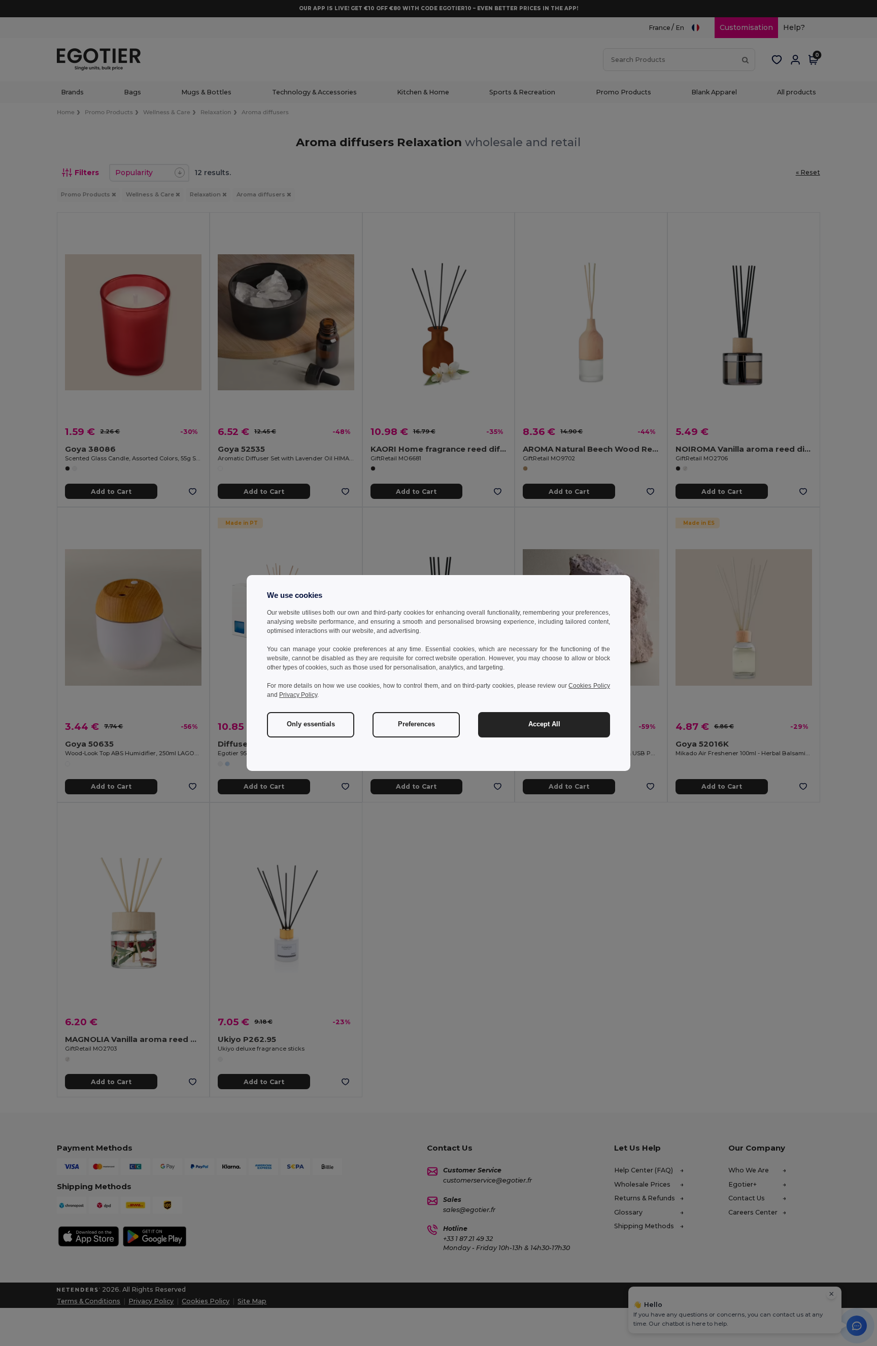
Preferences (416, 724)
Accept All (544, 724)
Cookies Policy (589, 685)
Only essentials (311, 724)
